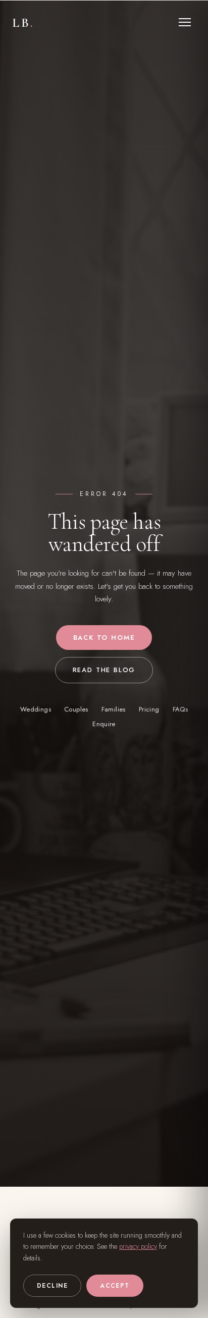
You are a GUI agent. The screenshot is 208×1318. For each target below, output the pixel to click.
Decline (52, 1285)
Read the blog (104, 670)
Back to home (104, 637)
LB (23, 22)
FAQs (180, 709)
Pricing (149, 709)
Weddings (35, 709)
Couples (76, 709)
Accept (115, 1285)
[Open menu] (185, 22)
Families (113, 709)
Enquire (104, 724)
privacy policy (138, 1246)
